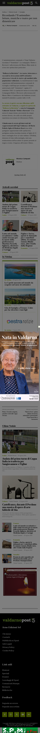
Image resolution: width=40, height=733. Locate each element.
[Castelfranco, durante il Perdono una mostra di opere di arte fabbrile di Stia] (29, 196)
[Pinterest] (21, 182)
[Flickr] (28, 714)
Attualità (16, 554)
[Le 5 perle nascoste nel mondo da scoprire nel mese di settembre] (20, 271)
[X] (16, 182)
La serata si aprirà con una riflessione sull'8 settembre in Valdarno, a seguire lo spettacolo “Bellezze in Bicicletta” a (18, 105)
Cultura (4, 12)
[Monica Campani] (3, 26)
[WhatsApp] (32, 182)
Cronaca (5, 252)
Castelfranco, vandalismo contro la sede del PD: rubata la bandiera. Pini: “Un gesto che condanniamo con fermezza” (20, 365)
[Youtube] (22, 714)
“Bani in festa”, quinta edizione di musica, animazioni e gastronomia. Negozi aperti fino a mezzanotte (30, 415)
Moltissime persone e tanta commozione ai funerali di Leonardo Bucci (16, 391)
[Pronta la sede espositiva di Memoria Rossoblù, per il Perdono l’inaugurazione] (6, 558)
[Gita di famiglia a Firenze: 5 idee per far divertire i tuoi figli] (20, 296)
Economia (24, 248)
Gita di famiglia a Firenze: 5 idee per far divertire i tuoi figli (19, 309)
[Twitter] (16, 714)
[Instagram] (10, 714)
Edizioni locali (13, 12)
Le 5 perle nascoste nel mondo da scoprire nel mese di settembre (19, 284)
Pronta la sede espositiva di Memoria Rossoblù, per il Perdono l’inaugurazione (23, 559)
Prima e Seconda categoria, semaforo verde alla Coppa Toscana (9, 413)
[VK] (27, 182)
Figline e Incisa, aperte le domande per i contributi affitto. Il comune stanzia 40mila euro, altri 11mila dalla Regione (29, 240)
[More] (37, 182)
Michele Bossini (12, 455)
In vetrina (8, 280)
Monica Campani (12, 25)
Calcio (4, 215)
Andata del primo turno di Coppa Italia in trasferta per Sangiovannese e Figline (10, 208)
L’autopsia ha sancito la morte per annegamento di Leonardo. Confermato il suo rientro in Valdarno (19, 379)
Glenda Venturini (13, 501)
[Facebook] (11, 182)
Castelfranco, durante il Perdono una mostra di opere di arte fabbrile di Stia (29, 208)
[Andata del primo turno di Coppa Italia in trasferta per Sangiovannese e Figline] (10, 196)
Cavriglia (22, 12)
